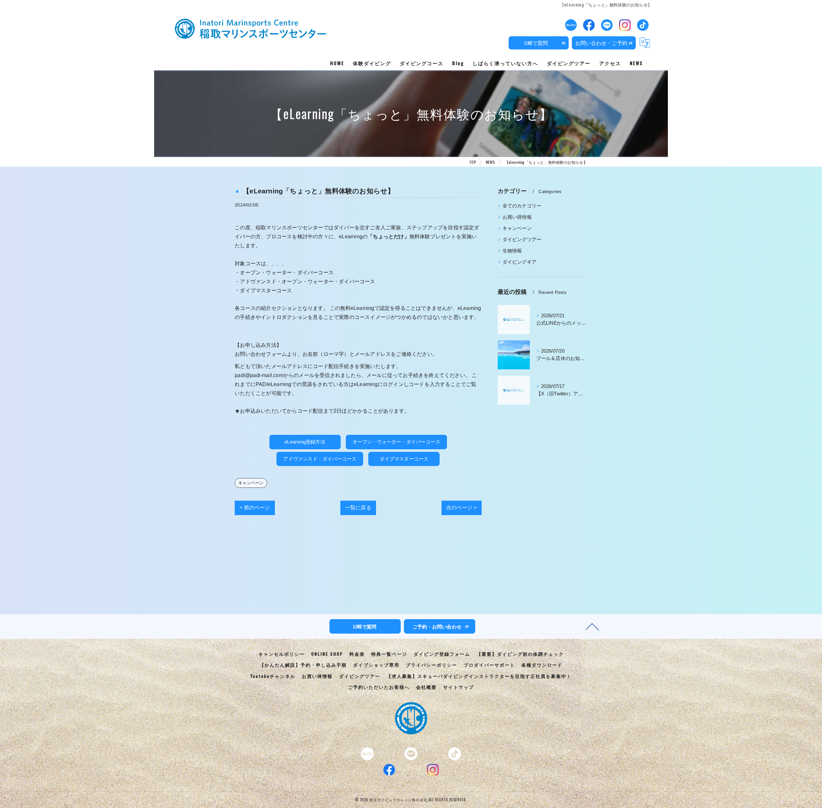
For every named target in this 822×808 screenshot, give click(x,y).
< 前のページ (255, 507)
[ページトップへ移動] (592, 626)
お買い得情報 (517, 217)
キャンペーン (251, 482)
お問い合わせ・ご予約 (601, 42)
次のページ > (461, 507)
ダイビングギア (520, 262)
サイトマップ (458, 687)
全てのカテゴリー (522, 205)
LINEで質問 (536, 42)
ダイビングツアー (522, 239)
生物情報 (512, 250)
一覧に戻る (358, 507)
